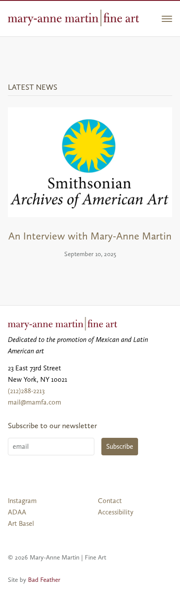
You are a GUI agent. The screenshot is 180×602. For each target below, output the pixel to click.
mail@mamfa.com (34, 402)
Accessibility (115, 512)
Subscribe (119, 446)
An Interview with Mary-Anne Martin (90, 235)
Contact (110, 500)
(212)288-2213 (26, 391)
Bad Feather (44, 580)
